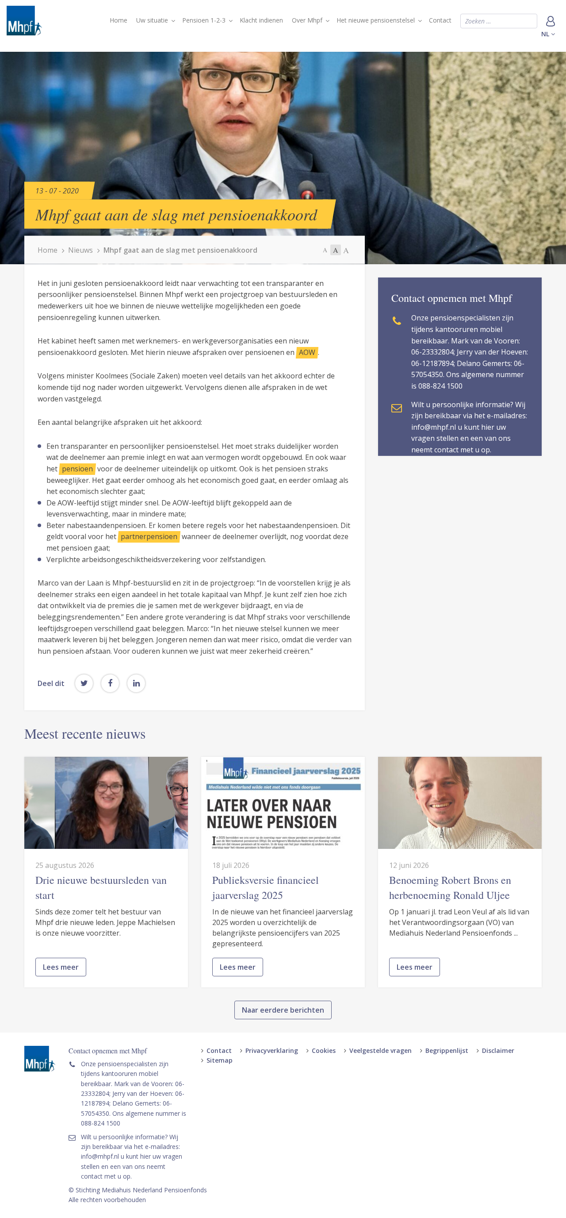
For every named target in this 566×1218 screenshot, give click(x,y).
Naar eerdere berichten (283, 1010)
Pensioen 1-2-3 (204, 20)
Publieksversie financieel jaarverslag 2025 (265, 887)
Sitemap (220, 1060)
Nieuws (80, 250)
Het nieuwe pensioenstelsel (376, 20)
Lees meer (61, 967)
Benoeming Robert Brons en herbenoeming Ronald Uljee (450, 887)
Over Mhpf (307, 20)
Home (118, 20)
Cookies (324, 1050)
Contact (440, 20)
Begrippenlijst (446, 1050)
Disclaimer (498, 1050)
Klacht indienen (261, 20)
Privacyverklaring (271, 1050)
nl (546, 34)
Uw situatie (152, 20)
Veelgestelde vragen (380, 1050)
